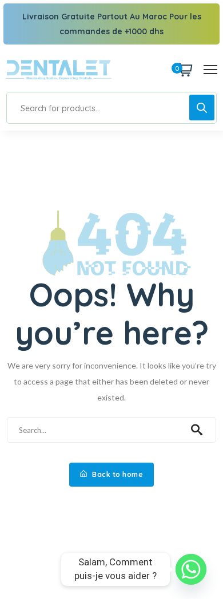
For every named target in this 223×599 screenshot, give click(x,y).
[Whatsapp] (191, 569)
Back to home (117, 474)
